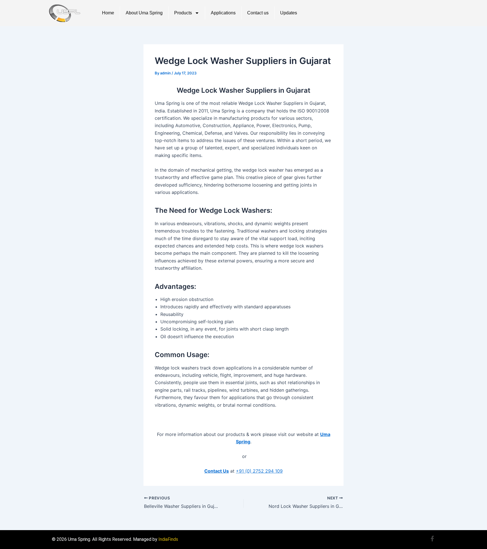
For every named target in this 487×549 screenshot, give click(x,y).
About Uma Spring (144, 12)
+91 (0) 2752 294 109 (259, 471)
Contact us (258, 12)
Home (108, 12)
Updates (288, 12)
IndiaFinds (168, 539)
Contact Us (216, 471)
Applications (223, 12)
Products (183, 12)
